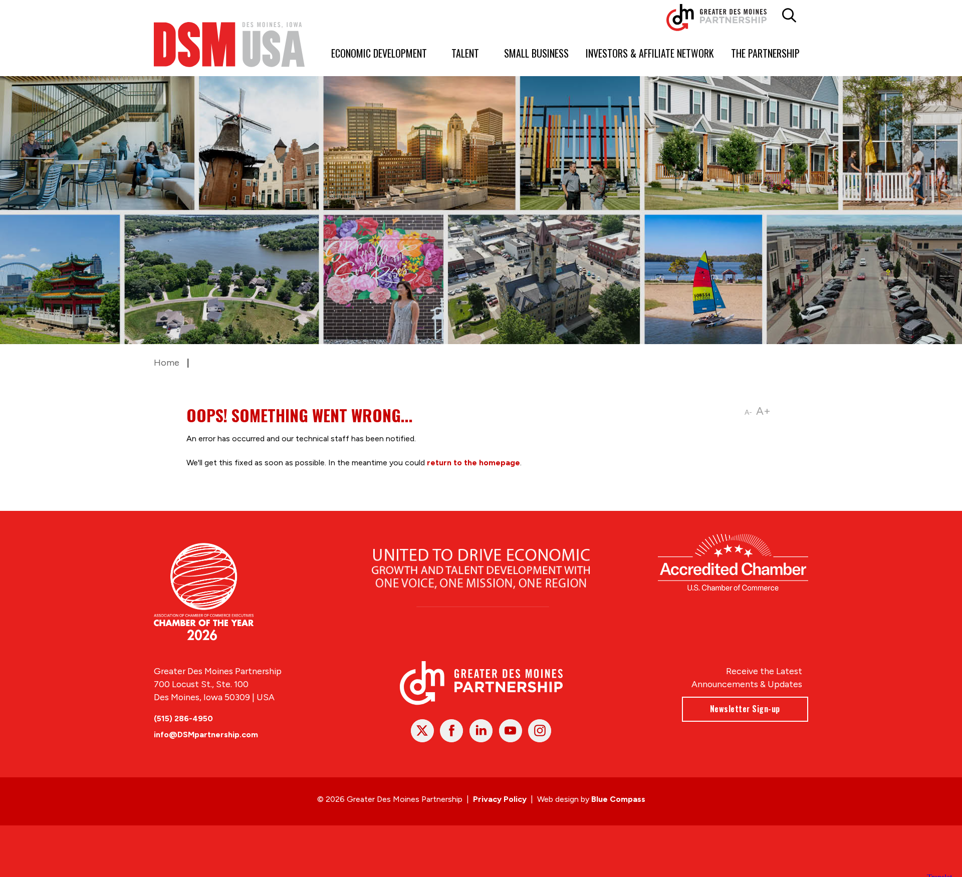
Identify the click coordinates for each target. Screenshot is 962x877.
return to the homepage (473, 462)
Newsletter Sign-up (745, 709)
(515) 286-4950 (183, 718)
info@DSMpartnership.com (206, 734)
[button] (789, 15)
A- (748, 412)
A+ (763, 411)
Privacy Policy (500, 799)
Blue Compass (618, 799)
